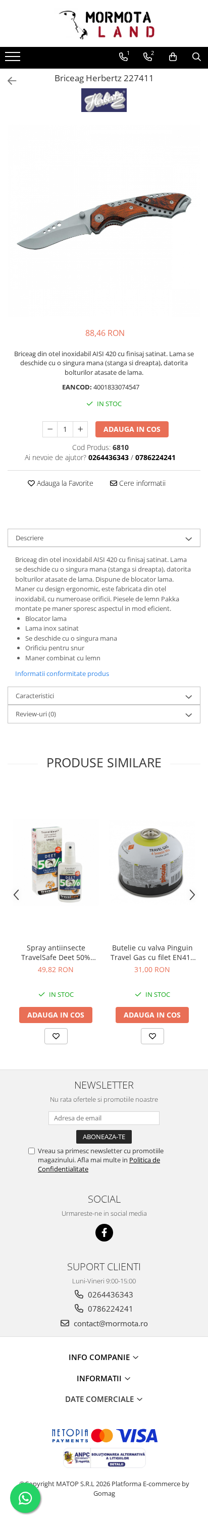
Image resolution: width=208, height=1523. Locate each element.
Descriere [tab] (29, 537)
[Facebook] (104, 1233)
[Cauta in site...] (196, 57)
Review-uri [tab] (36, 713)
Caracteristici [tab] (35, 695)
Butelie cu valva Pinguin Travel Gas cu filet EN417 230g (152, 952)
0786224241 (109, 1309)
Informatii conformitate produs (62, 673)
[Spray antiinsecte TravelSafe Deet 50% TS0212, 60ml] (56, 862)
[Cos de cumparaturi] (173, 57)
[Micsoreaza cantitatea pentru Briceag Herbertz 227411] (50, 429)
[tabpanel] (104, 221)
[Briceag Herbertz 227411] (104, 221)
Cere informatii (141, 483)
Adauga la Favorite (64, 483)
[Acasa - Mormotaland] (104, 23)
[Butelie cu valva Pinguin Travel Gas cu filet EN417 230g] (152, 862)
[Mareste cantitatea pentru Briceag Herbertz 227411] (80, 429)
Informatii (100, 1378)
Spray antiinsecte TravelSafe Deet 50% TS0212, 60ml (55, 952)
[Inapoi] (7, 81)
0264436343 (109, 1294)
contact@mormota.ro (110, 1323)
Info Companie (100, 1357)
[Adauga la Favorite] (56, 1036)
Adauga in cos (132, 429)
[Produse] (14, 59)
